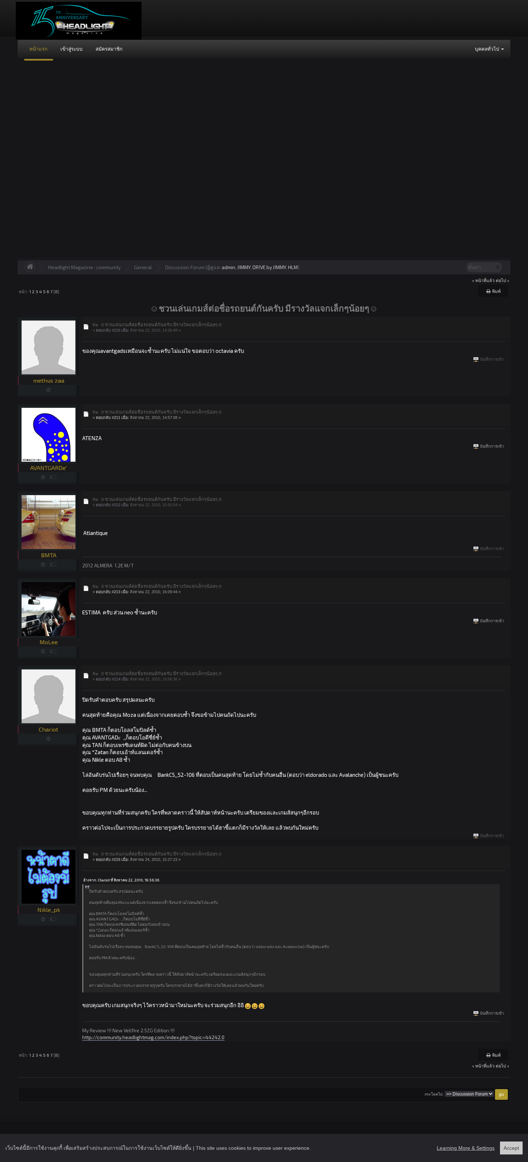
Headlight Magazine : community (84, 267)
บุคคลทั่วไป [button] (487, 49)
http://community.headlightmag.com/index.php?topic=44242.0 (153, 1037)
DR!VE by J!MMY (269, 267)
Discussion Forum (184, 267)
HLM (293, 267)
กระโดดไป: (434, 1094)
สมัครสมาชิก (109, 49)
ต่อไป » (502, 280)
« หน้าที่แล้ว (483, 280)
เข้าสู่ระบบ (71, 49)
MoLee (49, 641)
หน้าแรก (38, 49)
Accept (511, 1148)
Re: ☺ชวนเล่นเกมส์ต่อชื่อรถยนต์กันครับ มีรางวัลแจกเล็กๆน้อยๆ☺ (157, 324)
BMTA (48, 555)
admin (228, 267)
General (143, 267)
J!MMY (243, 267)
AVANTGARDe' (48, 467)
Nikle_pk (48, 909)
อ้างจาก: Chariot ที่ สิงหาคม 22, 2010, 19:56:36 (121, 880)
